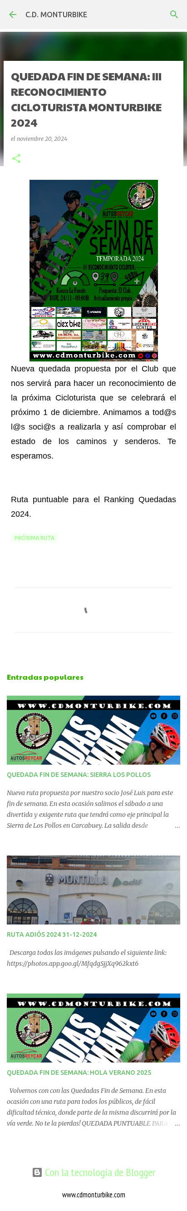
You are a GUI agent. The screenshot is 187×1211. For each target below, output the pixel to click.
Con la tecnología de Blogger (99, 1172)
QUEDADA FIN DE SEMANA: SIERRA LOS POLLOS (79, 774)
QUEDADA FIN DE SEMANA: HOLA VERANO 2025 (79, 1072)
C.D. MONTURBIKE (56, 14)
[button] (16, 159)
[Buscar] (174, 14)
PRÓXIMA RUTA (34, 538)
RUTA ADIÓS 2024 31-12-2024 (52, 934)
